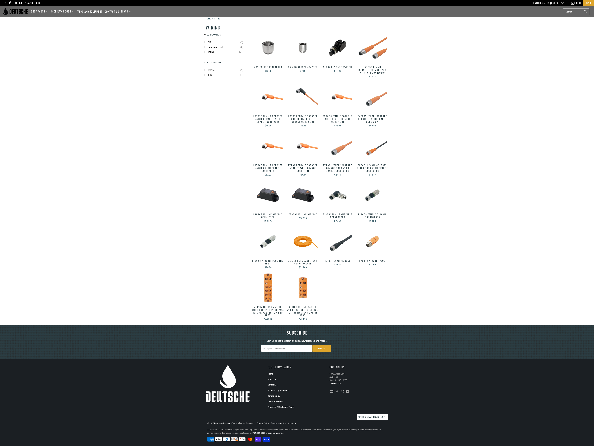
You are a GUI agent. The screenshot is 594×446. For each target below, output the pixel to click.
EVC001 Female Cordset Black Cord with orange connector (372, 146)
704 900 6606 (335, 383)
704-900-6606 (33, 3)
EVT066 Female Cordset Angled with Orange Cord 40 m (337, 97)
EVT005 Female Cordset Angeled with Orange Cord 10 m (303, 146)
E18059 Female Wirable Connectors (372, 195)
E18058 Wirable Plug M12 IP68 (268, 241)
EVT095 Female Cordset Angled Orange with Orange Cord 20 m (268, 97)
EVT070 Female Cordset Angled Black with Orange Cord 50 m (303, 97)
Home (270, 374)
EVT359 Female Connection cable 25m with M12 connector (372, 48)
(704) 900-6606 (258, 433)
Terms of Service (275, 401)
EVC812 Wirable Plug (372, 241)
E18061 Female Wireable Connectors (337, 195)
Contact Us (273, 385)
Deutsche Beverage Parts (225, 423)
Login (577, 3)
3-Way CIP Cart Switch (337, 48)
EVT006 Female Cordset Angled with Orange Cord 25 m (268, 146)
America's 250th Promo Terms (281, 407)
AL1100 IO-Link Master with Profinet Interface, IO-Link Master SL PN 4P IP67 (303, 287)
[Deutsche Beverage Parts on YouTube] (20, 3)
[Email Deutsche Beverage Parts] (4, 3)
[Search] (585, 11)
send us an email (275, 433)
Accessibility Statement (278, 390)
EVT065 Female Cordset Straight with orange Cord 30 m (372, 97)
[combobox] (576, 11)
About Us (272, 379)
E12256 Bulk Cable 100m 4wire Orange (303, 241)
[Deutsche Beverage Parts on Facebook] (9, 3)
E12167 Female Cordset (337, 241)
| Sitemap (291, 423)
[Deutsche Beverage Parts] (15, 11)
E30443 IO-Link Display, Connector (268, 195)
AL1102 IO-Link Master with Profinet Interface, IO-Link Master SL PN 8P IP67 (268, 287)
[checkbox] (225, 42)
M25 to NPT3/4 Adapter (303, 48)
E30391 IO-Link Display (303, 195)
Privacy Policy (263, 423)
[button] (39, 12)
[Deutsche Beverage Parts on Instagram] (15, 3)
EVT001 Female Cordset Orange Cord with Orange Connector (337, 146)
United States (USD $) (546, 3)
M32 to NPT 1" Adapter (268, 48)
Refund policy (274, 396)
